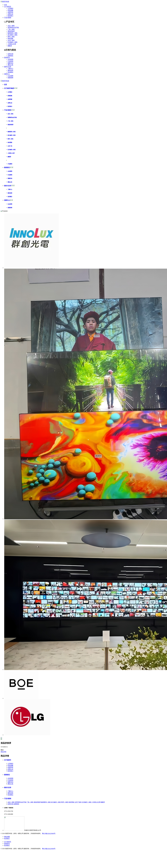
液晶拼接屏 (11, 31)
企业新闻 (10, 59)
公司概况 (10, 8)
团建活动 (10, 63)
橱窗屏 (10, 45)
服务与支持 (7, 66)
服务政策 (10, 70)
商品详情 (3, 751)
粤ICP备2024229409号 (48, 833)
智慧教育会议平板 (13, 27)
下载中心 (10, 68)
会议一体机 (11, 25)
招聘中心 (7, 74)
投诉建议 (10, 72)
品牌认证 (10, 14)
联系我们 (10, 15)
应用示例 (10, 54)
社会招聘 (10, 76)
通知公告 (10, 65)
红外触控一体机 (12, 42)
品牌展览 (10, 55)
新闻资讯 (7, 57)
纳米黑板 (10, 38)
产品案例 (10, 163)
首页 (5, 4)
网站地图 (7, 836)
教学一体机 (11, 36)
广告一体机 (11, 29)
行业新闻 (10, 61)
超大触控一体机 (12, 35)
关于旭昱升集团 (9, 88)
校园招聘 (10, 77)
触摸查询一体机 (12, 33)
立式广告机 (11, 40)
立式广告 (10, 146)
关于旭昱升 (7, 6)
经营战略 (10, 10)
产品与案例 (7, 17)
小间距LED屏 (12, 44)
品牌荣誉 (10, 12)
